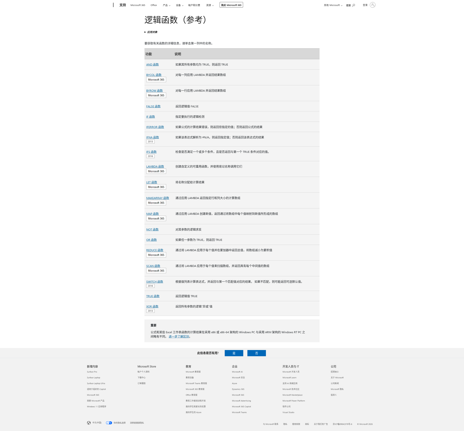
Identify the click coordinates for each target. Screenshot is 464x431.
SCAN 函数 (153, 266)
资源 (208, 5)
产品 (165, 5)
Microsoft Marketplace (293, 395)
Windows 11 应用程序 (96, 406)
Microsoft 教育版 (193, 371)
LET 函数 (151, 182)
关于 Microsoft (337, 377)
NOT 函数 (152, 229)
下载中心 (142, 377)
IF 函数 (150, 116)
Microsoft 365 (137, 5)
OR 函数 (151, 240)
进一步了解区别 (179, 336)
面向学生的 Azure (193, 412)
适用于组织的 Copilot (96, 389)
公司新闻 (335, 383)
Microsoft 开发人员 (291, 371)
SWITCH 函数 (154, 281)
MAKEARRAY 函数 (157, 198)
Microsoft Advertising (241, 400)
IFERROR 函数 (155, 127)
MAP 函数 (152, 214)
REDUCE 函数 (154, 250)
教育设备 (190, 377)
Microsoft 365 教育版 (195, 389)
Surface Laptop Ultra (96, 383)
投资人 (334, 395)
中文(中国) (97, 422)
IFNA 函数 (152, 137)
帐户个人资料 (144, 371)
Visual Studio (288, 412)
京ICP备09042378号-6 (342, 424)
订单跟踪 (142, 383)
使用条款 (296, 424)
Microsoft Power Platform (294, 400)
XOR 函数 (152, 306)
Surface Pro (92, 371)
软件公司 (287, 406)
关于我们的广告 (321, 424)
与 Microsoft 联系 (270, 424)
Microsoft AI (237, 371)
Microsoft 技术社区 (291, 389)
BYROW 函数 (154, 90)
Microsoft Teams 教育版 (196, 383)
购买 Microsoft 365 (231, 5)
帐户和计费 (194, 5)
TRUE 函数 (153, 296)
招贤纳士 (335, 371)
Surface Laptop (93, 377)
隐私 (285, 424)
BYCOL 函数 (153, 75)
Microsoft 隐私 (337, 389)
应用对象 (152, 32)
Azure (234, 383)
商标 (307, 424)
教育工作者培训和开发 (196, 400)
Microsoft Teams (239, 412)
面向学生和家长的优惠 (196, 406)
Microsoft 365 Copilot (241, 406)
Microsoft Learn (289, 377)
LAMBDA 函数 (155, 166)
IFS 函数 (151, 152)
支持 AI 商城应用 (290, 383)
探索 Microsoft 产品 (95, 400)
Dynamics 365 (238, 389)
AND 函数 (152, 64)
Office (154, 5)
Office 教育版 (191, 395)
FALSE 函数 (153, 106)
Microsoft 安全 (238, 377)
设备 (178, 5)
